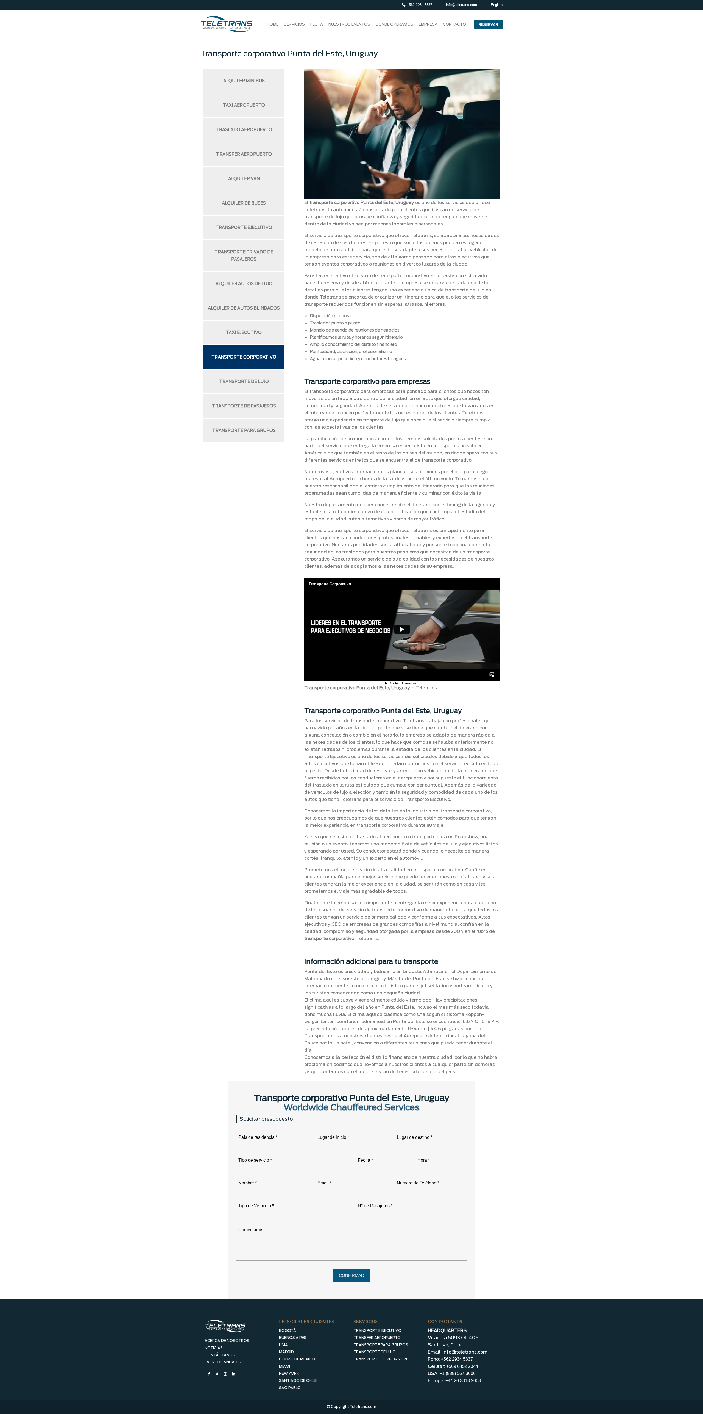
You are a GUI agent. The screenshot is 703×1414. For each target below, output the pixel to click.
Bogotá (287, 1330)
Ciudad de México (297, 1359)
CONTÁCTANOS (220, 1355)
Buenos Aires (292, 1338)
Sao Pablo (290, 1388)
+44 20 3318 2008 (463, 1380)
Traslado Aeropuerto (244, 129)
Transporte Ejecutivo (244, 227)
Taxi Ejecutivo (244, 332)
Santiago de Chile (298, 1381)
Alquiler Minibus (244, 80)
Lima (283, 1345)
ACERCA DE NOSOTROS (227, 1341)
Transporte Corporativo (243, 357)
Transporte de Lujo (244, 381)
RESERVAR (488, 25)
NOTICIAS (214, 1348)
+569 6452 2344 (462, 1366)
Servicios (294, 24)
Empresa (428, 24)
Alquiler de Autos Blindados (244, 308)
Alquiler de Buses (244, 203)
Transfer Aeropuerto (244, 154)
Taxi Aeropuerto (244, 105)
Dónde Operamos (394, 24)
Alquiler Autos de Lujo (244, 283)
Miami (284, 1366)
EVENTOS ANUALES (223, 1362)
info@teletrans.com (461, 5)
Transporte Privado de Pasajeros (243, 256)
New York (289, 1373)
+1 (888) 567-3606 (458, 1373)
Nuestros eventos (349, 24)
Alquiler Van (244, 178)
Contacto (454, 24)
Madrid (286, 1352)
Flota (316, 24)
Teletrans (426, 687)
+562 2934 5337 (419, 5)
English (497, 5)
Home (272, 24)
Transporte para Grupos (244, 430)
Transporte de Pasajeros (244, 406)
